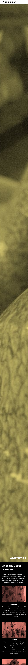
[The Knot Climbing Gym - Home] (10, 2)
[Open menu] (2, 2)
